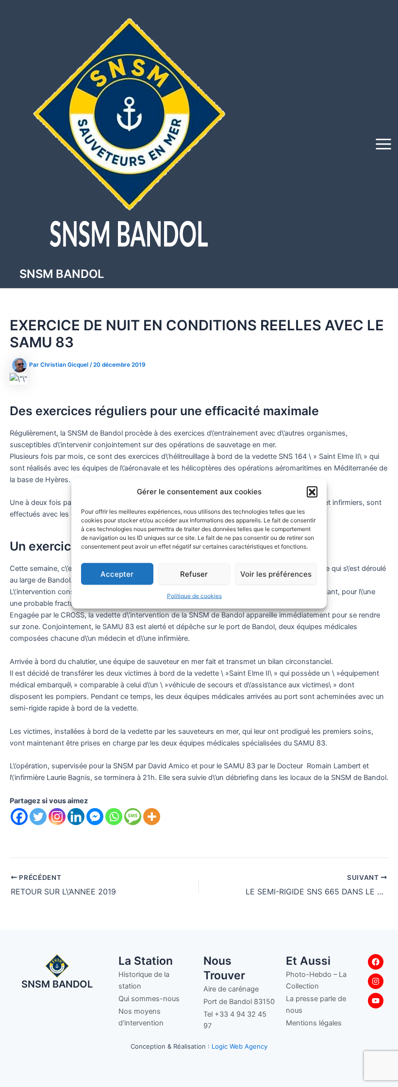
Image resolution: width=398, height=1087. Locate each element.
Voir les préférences (276, 573)
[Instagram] (57, 816)
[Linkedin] (75, 816)
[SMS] (132, 816)
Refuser (194, 573)
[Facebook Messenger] (94, 816)
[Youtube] (375, 1000)
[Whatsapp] (113, 816)
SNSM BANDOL (61, 274)
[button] (312, 491)
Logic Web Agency (239, 1046)
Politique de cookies (194, 596)
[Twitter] (38, 816)
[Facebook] (19, 816)
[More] (151, 816)
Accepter (116, 573)
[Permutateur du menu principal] (383, 144)
